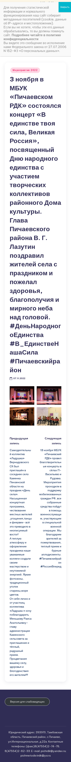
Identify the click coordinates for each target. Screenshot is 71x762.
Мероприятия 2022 (25, 70)
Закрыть (64, 7)
